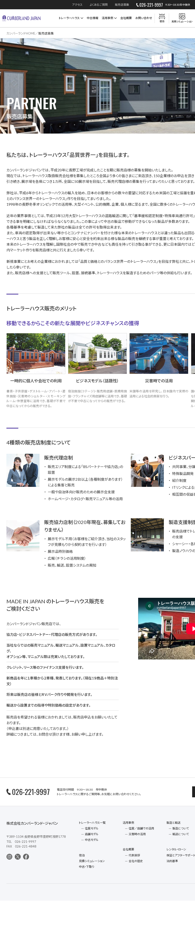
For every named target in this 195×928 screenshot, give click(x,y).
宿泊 (82, 855)
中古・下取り (86, 866)
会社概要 (126, 18)
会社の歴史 (136, 861)
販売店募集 (122, 4)
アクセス (77, 4)
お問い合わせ (143, 18)
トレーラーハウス (69, 18)
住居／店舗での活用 (141, 828)
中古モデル (91, 840)
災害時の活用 (137, 834)
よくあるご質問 (99, 4)
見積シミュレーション (92, 861)
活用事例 (107, 18)
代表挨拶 (134, 855)
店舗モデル (91, 834)
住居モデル (91, 828)
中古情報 (92, 18)
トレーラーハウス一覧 (92, 822)
